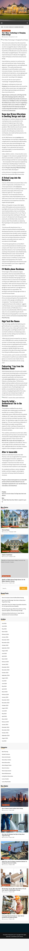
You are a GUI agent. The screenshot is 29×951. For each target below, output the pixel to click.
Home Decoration (6, 762)
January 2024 (5, 697)
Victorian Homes (5, 530)
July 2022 (4, 741)
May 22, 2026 (12, 864)
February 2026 (5, 634)
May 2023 (4, 713)
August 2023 (5, 708)
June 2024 (4, 683)
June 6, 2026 (12, 837)
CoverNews (13, 936)
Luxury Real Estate (6, 781)
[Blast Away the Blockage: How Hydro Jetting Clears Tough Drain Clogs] (14, 823)
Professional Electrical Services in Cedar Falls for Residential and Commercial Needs (13, 614)
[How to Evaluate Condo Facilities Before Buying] (14, 797)
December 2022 (5, 727)
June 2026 (4, 626)
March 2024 (4, 691)
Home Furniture (5, 768)
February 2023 (5, 721)
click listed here (12, 485)
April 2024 (4, 689)
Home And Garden (5, 526)
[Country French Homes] (14, 544)
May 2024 (4, 686)
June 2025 (4, 653)
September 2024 (6, 675)
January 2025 (5, 664)
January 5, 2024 (12, 556)
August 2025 (5, 650)
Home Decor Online (6, 759)
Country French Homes (7, 555)
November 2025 (5, 642)
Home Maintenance (6, 773)
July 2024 (4, 680)
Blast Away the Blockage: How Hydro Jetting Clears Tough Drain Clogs (13, 601)
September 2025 (6, 648)
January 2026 (5, 637)
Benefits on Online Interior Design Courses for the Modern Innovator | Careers (13, 580)
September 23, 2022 (13, 36)
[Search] (27, 23)
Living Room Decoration (7, 776)
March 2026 (4, 631)
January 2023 (5, 724)
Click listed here (22, 108)
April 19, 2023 (12, 582)
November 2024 (5, 669)
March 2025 (4, 659)
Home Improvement (6, 770)
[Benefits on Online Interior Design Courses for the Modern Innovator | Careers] (14, 568)
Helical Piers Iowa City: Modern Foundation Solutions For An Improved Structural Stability (14, 605)
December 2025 (5, 639)
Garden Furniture (6, 754)
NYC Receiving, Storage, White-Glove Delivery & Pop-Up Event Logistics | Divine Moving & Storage (14, 609)
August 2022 (5, 738)
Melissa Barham (6, 36)
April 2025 (4, 656)
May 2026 (4, 628)
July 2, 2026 (12, 810)
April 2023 (4, 716)
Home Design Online (6, 30)
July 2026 (4, 623)
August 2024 (5, 678)
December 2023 (5, 700)
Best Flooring (5, 751)
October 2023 (5, 705)
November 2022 (5, 730)
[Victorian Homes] (14, 519)
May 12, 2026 (12, 919)
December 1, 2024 (13, 531)
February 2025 (5, 661)
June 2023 (4, 710)
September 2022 (6, 735)
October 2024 (5, 672)
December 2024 (5, 667)
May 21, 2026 (12, 891)
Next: (14, 499)
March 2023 (4, 719)
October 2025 (5, 645)
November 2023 (5, 702)
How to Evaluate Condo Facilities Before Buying (13, 597)
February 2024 (5, 694)
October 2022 (5, 732)
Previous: (14, 493)
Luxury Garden (5, 779)
